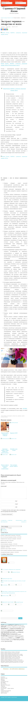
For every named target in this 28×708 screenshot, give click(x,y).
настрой (12, 632)
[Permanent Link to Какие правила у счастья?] (18, 585)
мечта (6, 630)
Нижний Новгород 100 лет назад (15, 654)
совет (18, 638)
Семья (2, 689)
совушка (3, 639)
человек (2, 641)
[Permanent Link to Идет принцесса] (9, 572)
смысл (14, 637)
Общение (3, 686)
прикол (2, 637)
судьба (10, 639)
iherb (2, 415)
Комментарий (4, 486)
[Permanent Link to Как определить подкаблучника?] (7, 578)
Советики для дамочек (6, 690)
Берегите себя (15, 26)
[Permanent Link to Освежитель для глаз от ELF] (11, 569)
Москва (19, 625)
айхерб (4, 415)
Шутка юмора (4, 693)
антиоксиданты (10, 415)
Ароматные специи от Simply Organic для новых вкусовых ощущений (5, 452)
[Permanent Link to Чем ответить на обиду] (5, 595)
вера (16, 626)
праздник (21, 636)
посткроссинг (4, 687)
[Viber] (6, 29)
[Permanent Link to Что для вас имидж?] (11, 604)
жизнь (23, 627)
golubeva (3, 26)
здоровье (19, 415)
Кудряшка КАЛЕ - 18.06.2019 (6, 542)
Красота (2, 679)
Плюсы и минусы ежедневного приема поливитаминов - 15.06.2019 (14, 550)
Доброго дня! (12, 625)
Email (16, 504)
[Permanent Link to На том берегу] (4, 585)
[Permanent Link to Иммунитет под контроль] (7, 602)
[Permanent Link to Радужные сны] (4, 604)
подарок (19, 634)
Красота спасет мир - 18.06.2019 (7, 540)
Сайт (16, 507)
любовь (18, 628)
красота (13, 628)
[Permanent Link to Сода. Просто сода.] (14, 582)
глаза (16, 415)
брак (13, 626)
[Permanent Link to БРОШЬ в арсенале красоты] (15, 572)
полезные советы (4, 416)
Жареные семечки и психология (15, 659)
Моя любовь (3, 683)
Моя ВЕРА (3, 682)
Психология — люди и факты (7, 688)
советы (22, 637)
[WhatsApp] (7, 29)
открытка (5, 634)
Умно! (23, 625)
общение (21, 632)
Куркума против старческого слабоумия (5, 434)
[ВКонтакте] (1, 29)
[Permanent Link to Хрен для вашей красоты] (18, 602)
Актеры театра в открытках (14, 651)
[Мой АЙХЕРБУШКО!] (3, 529)
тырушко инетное (5, 691)
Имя (16, 501)
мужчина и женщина (15, 630)
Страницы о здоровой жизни (14, 10)
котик (9, 628)
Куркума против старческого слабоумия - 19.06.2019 (11, 538)
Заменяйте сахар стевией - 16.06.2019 (8, 548)
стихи (7, 639)
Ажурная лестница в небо (13, 653)
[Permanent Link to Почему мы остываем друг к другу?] (18, 604)
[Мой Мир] (4, 29)
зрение (23, 415)
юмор (10, 641)
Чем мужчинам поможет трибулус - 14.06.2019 (10, 552)
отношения (13, 634)
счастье (16, 639)
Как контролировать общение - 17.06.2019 (9, 544)
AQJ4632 (25, 408)
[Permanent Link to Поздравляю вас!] (4, 572)
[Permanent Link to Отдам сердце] (12, 595)
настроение (5, 632)
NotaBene (3, 677)
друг (20, 626)
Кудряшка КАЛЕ (13, 433)
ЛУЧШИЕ (3, 680)
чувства (7, 641)
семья (10, 638)
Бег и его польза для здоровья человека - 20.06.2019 (11, 537)
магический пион (4, 681)
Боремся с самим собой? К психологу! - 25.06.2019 (10, 535)
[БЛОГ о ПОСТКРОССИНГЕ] (4, 530)
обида (16, 632)
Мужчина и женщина (5, 685)
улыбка (21, 639)
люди (22, 628)
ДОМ (7, 625)
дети (18, 626)
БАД (14, 415)
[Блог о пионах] (7, 611)
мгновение (2, 630)
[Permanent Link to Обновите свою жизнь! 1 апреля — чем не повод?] (11, 585)
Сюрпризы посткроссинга (14, 658)
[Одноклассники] (3, 29)
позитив (4, 636)
